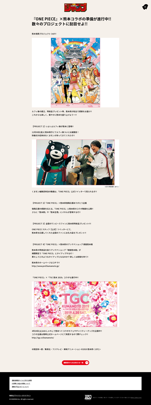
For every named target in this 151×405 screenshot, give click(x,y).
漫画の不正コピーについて (20, 387)
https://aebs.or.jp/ (136, 397)
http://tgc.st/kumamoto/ (43, 337)
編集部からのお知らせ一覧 (73, 362)
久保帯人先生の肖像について (21, 383)
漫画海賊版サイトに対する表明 (22, 380)
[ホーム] (75, 7)
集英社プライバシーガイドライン (20, 395)
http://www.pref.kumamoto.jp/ (45, 266)
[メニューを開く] (145, 7)
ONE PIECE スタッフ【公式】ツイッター (49, 229)
